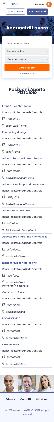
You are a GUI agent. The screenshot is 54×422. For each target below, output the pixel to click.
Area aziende (15, 11)
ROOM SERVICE (11, 318)
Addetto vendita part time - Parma (23, 184)
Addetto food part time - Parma (22, 158)
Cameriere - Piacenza (15, 292)
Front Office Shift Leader (17, 106)
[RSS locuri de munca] (49, 4)
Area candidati (37, 11)
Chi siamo (42, 399)
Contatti (25, 399)
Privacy (10, 399)
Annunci (39, 4)
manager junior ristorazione (19, 263)
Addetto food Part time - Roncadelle (24, 236)
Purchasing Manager (15, 132)
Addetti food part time (16, 210)
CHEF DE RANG (10, 344)
